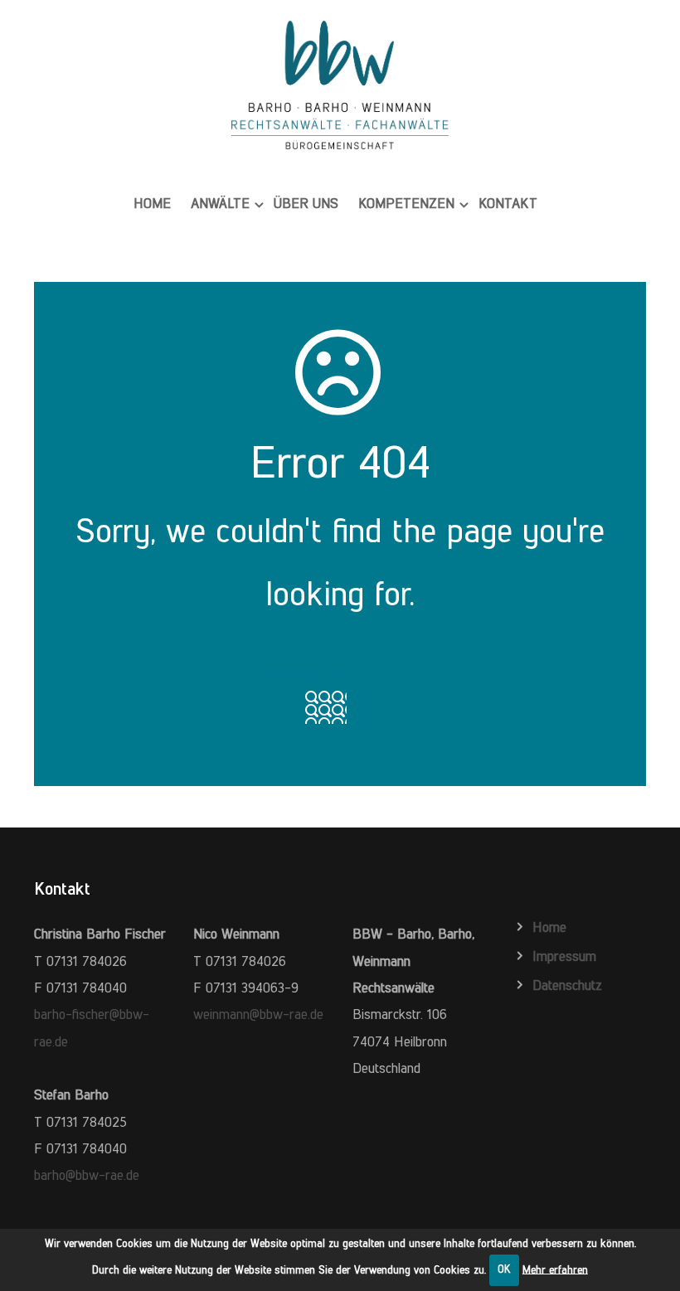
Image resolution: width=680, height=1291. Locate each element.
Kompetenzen (406, 203)
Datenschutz (567, 985)
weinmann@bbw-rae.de (258, 1014)
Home (152, 203)
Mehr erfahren (555, 1269)
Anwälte (220, 203)
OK (504, 1269)
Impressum (564, 956)
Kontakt (507, 203)
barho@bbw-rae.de (86, 1175)
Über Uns (306, 203)
